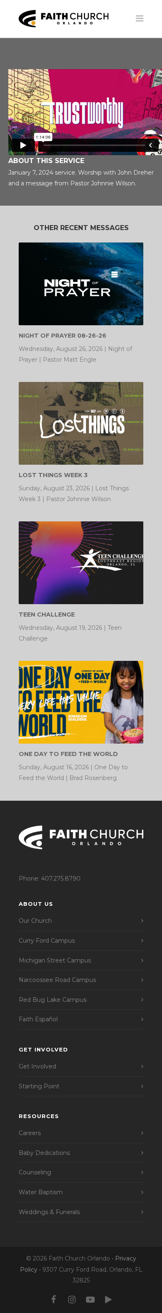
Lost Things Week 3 (53, 475)
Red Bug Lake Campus (52, 999)
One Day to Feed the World (68, 754)
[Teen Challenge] (81, 562)
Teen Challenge (47, 614)
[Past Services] (108, 1299)
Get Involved (37, 1066)
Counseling (35, 1172)
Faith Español (38, 1019)
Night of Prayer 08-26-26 (62, 335)
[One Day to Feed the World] (81, 702)
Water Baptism (41, 1192)
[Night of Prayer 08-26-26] (81, 283)
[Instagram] (72, 1299)
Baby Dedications (44, 1153)
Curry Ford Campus (47, 940)
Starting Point (39, 1086)
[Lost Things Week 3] (81, 423)
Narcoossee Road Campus (57, 980)
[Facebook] (53, 1299)
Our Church (35, 920)
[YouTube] (90, 1299)
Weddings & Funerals (49, 1212)
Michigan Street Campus (55, 960)
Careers (30, 1133)
